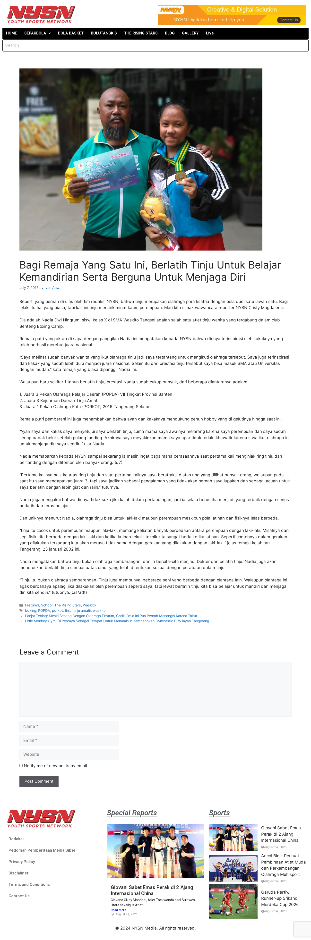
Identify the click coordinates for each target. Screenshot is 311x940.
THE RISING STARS (141, 33)
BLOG (170, 33)
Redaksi (16, 838)
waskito (99, 610)
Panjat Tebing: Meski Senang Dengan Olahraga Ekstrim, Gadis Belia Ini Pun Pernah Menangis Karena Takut (111, 616)
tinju (68, 610)
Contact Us (19, 895)
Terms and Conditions (29, 884)
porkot (57, 610)
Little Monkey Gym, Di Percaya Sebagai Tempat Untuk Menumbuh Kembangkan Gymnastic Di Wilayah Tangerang (117, 621)
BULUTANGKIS (104, 33)
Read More (118, 910)
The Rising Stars (67, 605)
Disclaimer (19, 873)
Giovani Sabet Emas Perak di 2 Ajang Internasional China (152, 890)
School (46, 605)
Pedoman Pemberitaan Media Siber (42, 850)
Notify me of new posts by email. (56, 765)
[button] (37, 33)
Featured (32, 605)
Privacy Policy (22, 861)
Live (210, 33)
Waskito (89, 605)
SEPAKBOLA (35, 33)
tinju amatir (82, 610)
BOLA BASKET (71, 33)
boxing (30, 610)
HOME (11, 33)
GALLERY (190, 33)
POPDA (44, 610)
